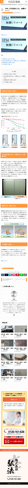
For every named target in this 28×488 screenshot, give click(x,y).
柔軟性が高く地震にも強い (9, 62)
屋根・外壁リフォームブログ (7, 12)
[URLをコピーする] (25, 275)
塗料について (4, 34)
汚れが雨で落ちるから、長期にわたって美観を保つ (14, 60)
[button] (3, 275)
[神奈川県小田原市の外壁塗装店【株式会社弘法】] (14, 1)
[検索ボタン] (26, 1)
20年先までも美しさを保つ (9, 58)
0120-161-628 (16, 431)
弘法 (14, 299)
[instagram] (14, 315)
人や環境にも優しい (7, 64)
